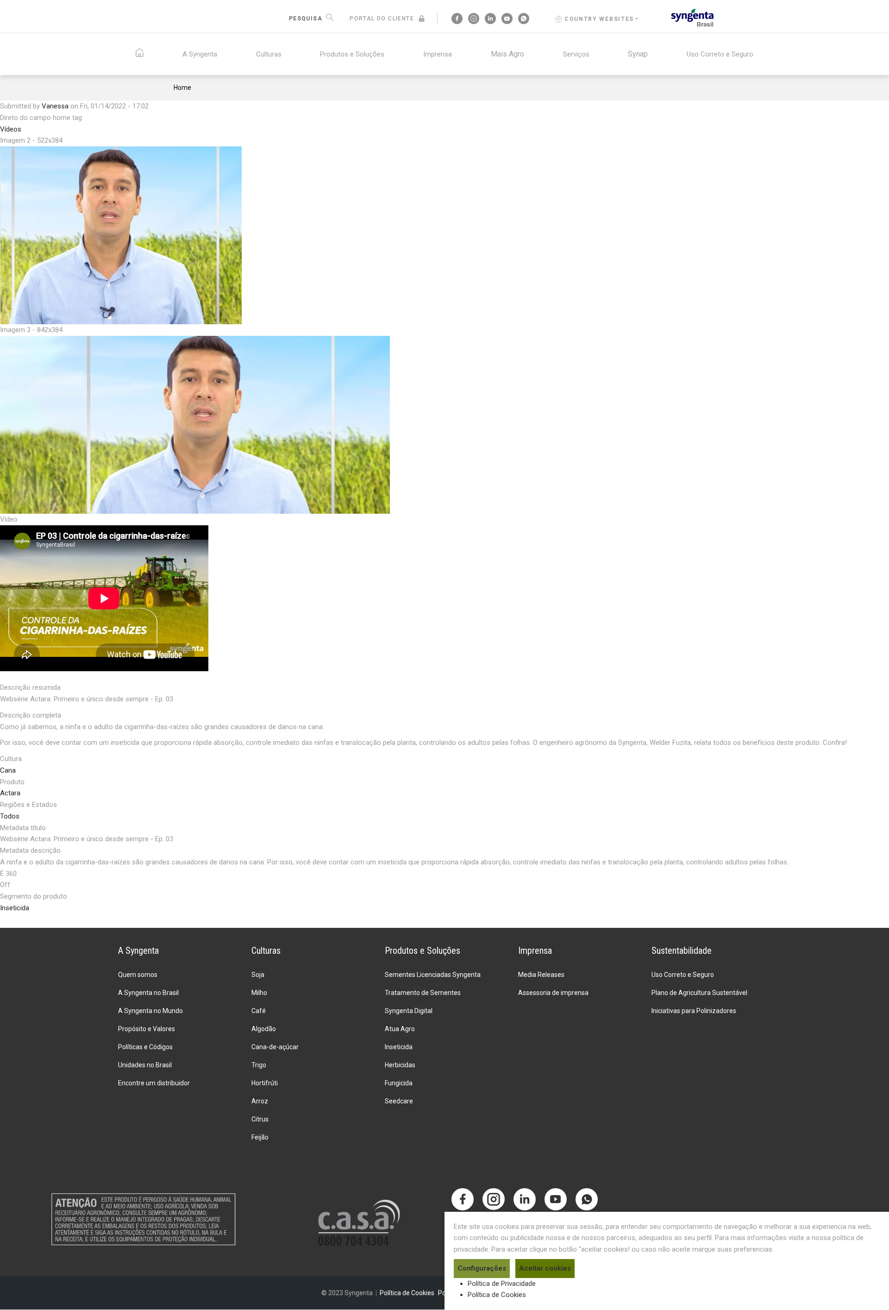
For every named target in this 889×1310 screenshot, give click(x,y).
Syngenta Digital (408, 1010)
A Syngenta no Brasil (148, 992)
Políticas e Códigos (145, 1047)
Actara (10, 793)
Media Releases (541, 974)
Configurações (481, 1268)
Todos (9, 816)
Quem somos (137, 974)
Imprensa (437, 54)
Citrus (260, 1119)
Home (182, 87)
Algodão (263, 1029)
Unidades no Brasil (145, 1065)
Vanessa (55, 106)
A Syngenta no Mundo (150, 1010)
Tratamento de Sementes (423, 992)
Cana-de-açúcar (275, 1047)
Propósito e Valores (146, 1029)
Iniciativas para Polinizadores (693, 1010)
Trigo (258, 1065)
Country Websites (599, 19)
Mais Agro (507, 54)
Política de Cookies (497, 1295)
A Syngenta (199, 54)
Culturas (269, 54)
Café (258, 1010)
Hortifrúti (264, 1083)
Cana (8, 770)
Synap (638, 54)
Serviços (576, 54)
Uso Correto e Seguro (720, 54)
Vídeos (10, 129)
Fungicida (399, 1083)
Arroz (259, 1101)
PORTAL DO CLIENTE (382, 18)
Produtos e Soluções (352, 54)
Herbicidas (400, 1065)
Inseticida (14, 908)
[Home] (692, 17)
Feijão (260, 1137)
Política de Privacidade (502, 1283)
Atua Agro (400, 1029)
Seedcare (399, 1101)
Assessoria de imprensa (553, 992)
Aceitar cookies (545, 1268)
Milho (259, 992)
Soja (257, 974)
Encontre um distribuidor (154, 1083)
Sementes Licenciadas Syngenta (433, 974)
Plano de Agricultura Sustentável (699, 992)
